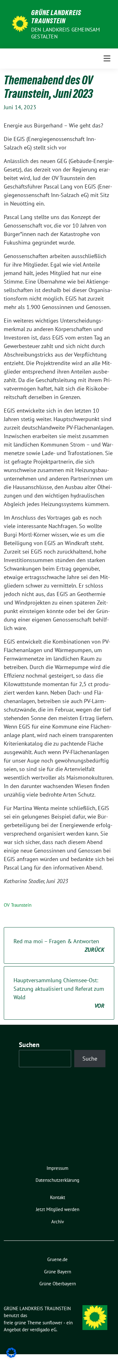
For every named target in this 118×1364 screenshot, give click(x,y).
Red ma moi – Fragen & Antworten (59, 945)
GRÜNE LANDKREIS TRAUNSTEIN (56, 16)
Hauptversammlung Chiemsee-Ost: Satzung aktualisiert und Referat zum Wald (59, 993)
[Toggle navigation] (107, 58)
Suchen (29, 1044)
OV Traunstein (17, 905)
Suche (89, 1058)
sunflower (52, 1323)
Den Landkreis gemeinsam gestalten (65, 33)
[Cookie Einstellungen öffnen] (11, 1352)
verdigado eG (43, 1330)
